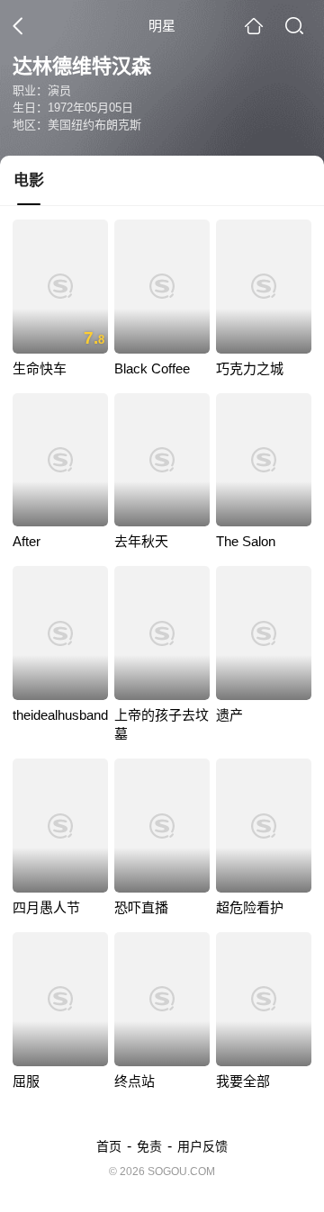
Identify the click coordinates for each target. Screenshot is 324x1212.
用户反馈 (202, 1146)
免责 (149, 1146)
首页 (109, 1146)
